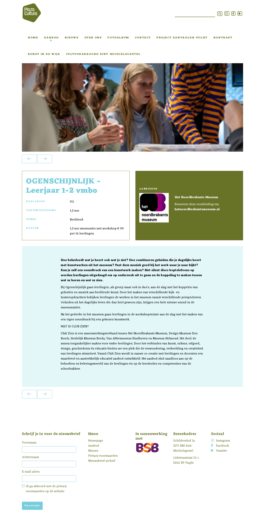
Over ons (93, 37)
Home (33, 37)
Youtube (221, 451)
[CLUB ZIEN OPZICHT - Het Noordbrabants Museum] (44, 159)
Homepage (95, 441)
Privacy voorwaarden (103, 456)
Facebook (222, 446)
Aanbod (51, 37)
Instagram (223, 441)
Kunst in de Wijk (44, 54)
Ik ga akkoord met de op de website (46, 489)
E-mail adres (31, 471)
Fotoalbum (118, 37)
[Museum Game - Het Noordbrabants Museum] (29, 159)
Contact (143, 37)
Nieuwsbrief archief (101, 461)
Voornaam (29, 442)
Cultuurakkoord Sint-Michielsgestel (103, 54)
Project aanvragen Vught (182, 37)
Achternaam (30, 457)
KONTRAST (222, 37)
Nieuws (72, 37)
